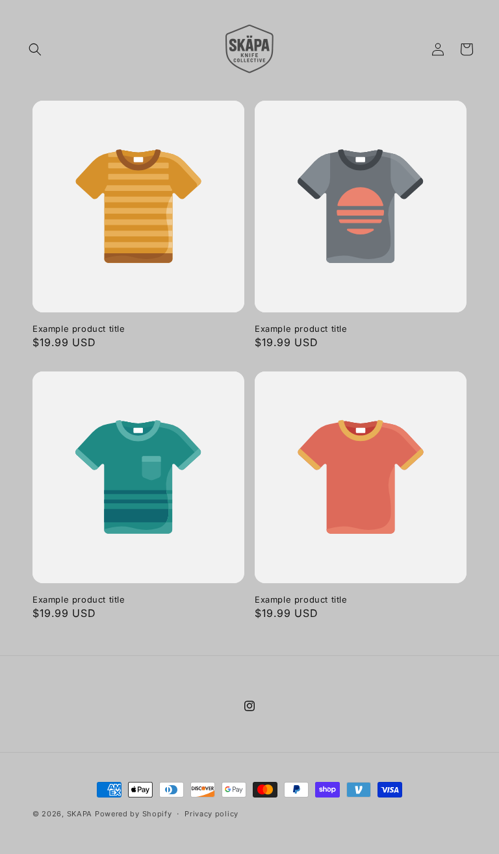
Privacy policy (211, 813)
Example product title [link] (78, 328)
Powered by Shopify (133, 813)
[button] (35, 49)
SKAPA (80, 813)
